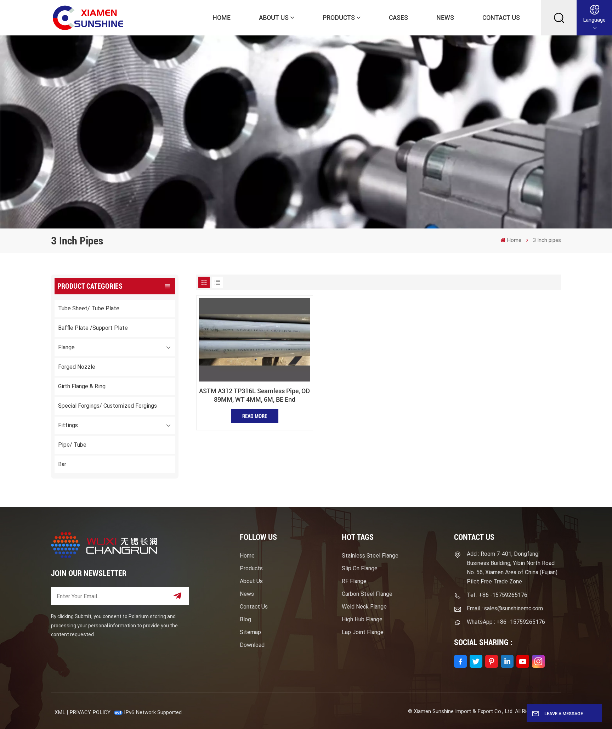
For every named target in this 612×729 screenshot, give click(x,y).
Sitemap (250, 632)
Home (221, 17)
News (445, 17)
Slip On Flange (360, 568)
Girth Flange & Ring (82, 386)
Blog (245, 619)
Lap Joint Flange (363, 632)
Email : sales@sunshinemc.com (505, 608)
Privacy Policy (89, 712)
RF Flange (354, 581)
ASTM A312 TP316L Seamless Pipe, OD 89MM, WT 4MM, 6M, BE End (254, 395)
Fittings (68, 425)
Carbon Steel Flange (367, 593)
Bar (62, 464)
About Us (274, 17)
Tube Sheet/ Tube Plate (88, 308)
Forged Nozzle (76, 366)
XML (60, 712)
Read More (254, 416)
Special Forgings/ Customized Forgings (107, 405)
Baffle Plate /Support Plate (93, 327)
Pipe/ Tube (72, 444)
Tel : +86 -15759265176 (497, 595)
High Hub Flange (362, 619)
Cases (398, 17)
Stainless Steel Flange (370, 555)
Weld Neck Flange (364, 606)
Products (339, 17)
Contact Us (501, 17)
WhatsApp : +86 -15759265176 (506, 621)
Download (252, 645)
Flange (66, 347)
